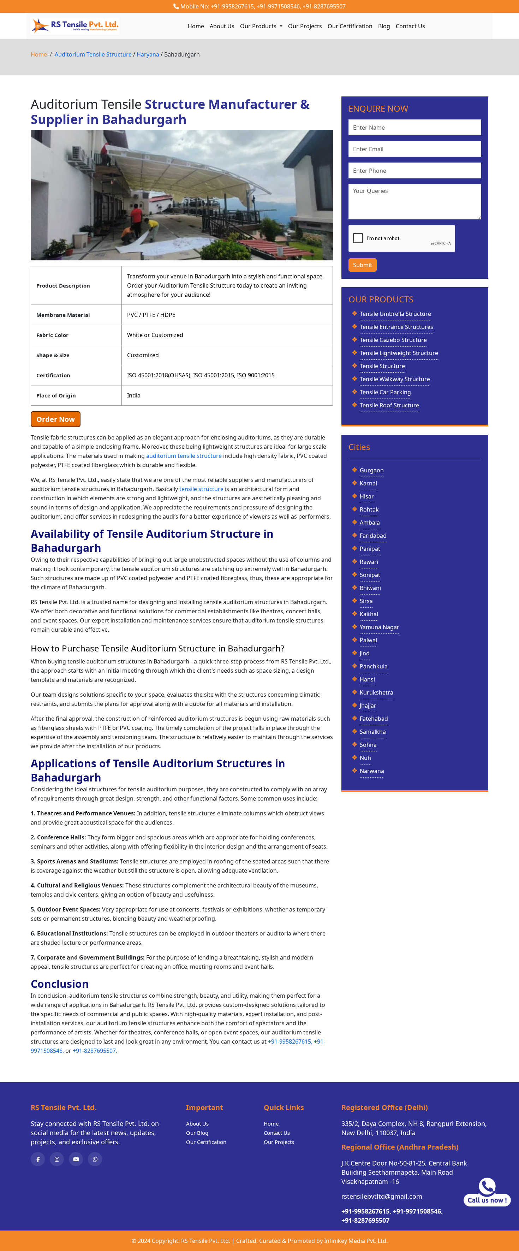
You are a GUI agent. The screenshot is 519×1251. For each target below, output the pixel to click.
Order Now (55, 419)
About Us (222, 26)
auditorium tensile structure (184, 456)
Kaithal (369, 614)
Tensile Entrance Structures (396, 327)
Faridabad (373, 535)
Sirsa (366, 601)
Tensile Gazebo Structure (393, 340)
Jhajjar (368, 705)
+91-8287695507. (95, 1051)
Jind (365, 653)
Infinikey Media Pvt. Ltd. (356, 1241)
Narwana (372, 771)
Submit (362, 265)
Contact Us (410, 26)
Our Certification (350, 26)
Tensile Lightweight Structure (399, 353)
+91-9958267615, (290, 1041)
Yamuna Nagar (379, 627)
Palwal (368, 640)
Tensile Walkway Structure (395, 379)
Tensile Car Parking (385, 392)
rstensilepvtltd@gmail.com (381, 1196)
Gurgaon (372, 470)
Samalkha (373, 732)
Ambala (370, 522)
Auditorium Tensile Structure (94, 54)
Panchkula (374, 666)
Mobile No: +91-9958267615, (217, 6)
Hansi (367, 679)
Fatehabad (374, 718)
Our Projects (305, 26)
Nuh (365, 758)
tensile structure (202, 489)
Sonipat (370, 575)
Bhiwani (370, 588)
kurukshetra (376, 692)
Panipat (370, 549)
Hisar (367, 496)
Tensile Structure (382, 366)
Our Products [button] (259, 26)
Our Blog (197, 1132)
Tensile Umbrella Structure (395, 314)
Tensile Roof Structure (389, 405)
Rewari (369, 562)
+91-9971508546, (279, 6)
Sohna (368, 745)
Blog (384, 26)
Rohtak (369, 509)
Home (196, 26)
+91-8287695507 (324, 6)
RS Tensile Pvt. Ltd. (205, 1241)
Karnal (368, 483)
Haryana (149, 54)
